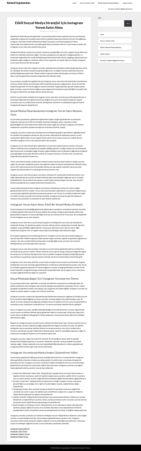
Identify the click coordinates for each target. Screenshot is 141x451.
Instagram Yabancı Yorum (20, 434)
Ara (99, 18)
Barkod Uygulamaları (18, 2)
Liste (74, 3)
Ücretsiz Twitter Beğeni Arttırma (120, 9)
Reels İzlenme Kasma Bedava (108, 3)
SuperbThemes (85, 448)
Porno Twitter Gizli (87, 3)
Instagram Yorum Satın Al (19, 429)
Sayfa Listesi (127, 3)
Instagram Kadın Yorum (19, 437)
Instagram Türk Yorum (18, 431)
